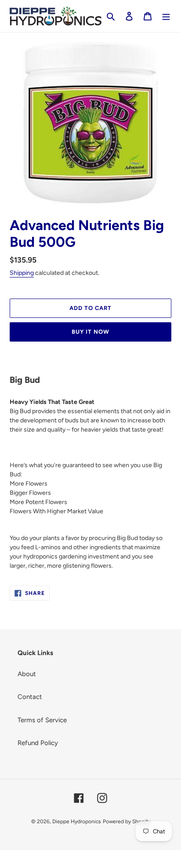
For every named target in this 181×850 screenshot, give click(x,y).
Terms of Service (42, 720)
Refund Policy (38, 743)
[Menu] (166, 16)
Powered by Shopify (126, 821)
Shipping (22, 273)
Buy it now (90, 331)
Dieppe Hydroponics (76, 821)
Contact (30, 697)
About (27, 674)
